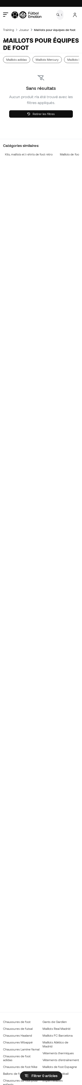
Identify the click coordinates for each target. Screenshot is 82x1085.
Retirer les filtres (43, 114)
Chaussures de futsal (18, 1028)
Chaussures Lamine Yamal (21, 1049)
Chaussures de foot (17, 1022)
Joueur (24, 30)
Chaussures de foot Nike (20, 1066)
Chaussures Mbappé (18, 1042)
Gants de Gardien (55, 1022)
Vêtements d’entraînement (61, 1060)
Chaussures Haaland (17, 1035)
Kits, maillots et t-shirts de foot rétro (29, 154)
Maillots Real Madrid (57, 1028)
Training (8, 30)
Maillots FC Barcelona (58, 1035)
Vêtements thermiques (58, 1053)
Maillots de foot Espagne (60, 1066)
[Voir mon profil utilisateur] (75, 14)
